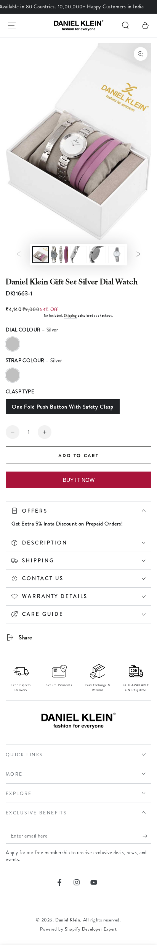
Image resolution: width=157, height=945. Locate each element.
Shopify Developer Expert (91, 929)
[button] (125, 25)
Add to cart (78, 455)
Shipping (70, 316)
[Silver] (12, 344)
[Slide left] (18, 254)
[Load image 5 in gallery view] (116, 254)
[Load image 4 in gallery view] (97, 254)
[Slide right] (138, 254)
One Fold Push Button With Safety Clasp (63, 406)
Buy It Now (79, 480)
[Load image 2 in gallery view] (59, 254)
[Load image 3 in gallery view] (78, 254)
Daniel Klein (67, 920)
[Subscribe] (147, 836)
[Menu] (12, 25)
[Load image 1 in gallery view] (40, 254)
